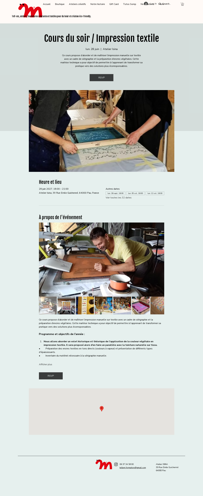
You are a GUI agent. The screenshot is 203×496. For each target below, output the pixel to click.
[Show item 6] (141, 305)
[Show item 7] (159, 305)
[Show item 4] (103, 305)
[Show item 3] (85, 305)
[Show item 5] (122, 305)
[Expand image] (101, 260)
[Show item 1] (48, 305)
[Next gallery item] (160, 260)
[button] (182, 4)
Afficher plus (45, 364)
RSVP (101, 77)
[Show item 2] (66, 305)
